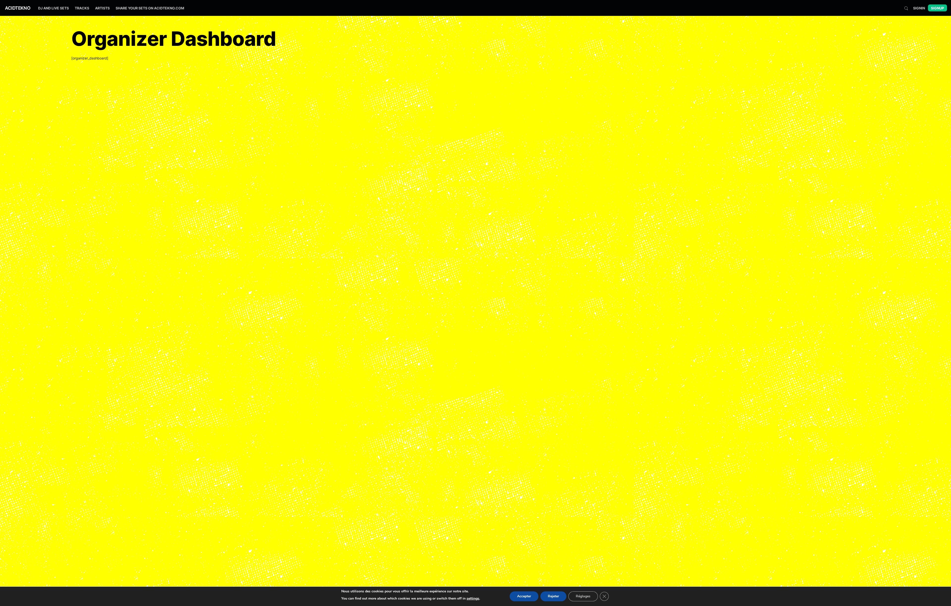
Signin (919, 8)
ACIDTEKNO (17, 8)
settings (473, 598)
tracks (82, 8)
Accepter (524, 596)
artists (102, 8)
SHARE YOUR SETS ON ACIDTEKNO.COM (150, 8)
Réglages (583, 596)
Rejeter (553, 596)
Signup (937, 8)
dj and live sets (53, 8)
